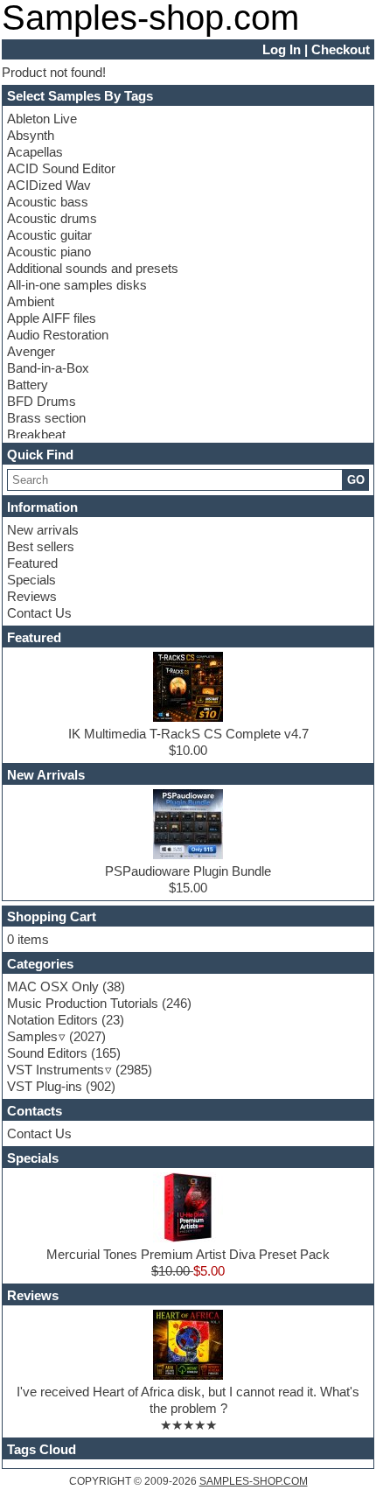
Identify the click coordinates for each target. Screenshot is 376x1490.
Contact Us (39, 612)
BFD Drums (41, 401)
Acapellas (35, 151)
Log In (281, 49)
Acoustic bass (47, 201)
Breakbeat (36, 434)
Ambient (30, 301)
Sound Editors (47, 1053)
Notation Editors (52, 1019)
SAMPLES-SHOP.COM (253, 1481)
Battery (27, 384)
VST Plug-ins (44, 1086)
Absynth (30, 135)
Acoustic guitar (49, 234)
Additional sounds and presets (92, 268)
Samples (32, 1036)
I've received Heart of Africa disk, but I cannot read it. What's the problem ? (188, 1400)
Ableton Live (42, 118)
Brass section (46, 417)
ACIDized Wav (49, 185)
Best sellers (40, 546)
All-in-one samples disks (77, 284)
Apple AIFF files (51, 318)
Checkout (340, 49)
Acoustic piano (49, 251)
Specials (31, 579)
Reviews (32, 596)
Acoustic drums (52, 218)
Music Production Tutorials (82, 1003)
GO (356, 479)
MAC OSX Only (53, 986)
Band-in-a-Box (48, 367)
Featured (32, 563)
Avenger (31, 351)
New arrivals (43, 529)
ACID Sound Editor (61, 168)
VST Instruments (55, 1069)
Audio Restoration (57, 334)
